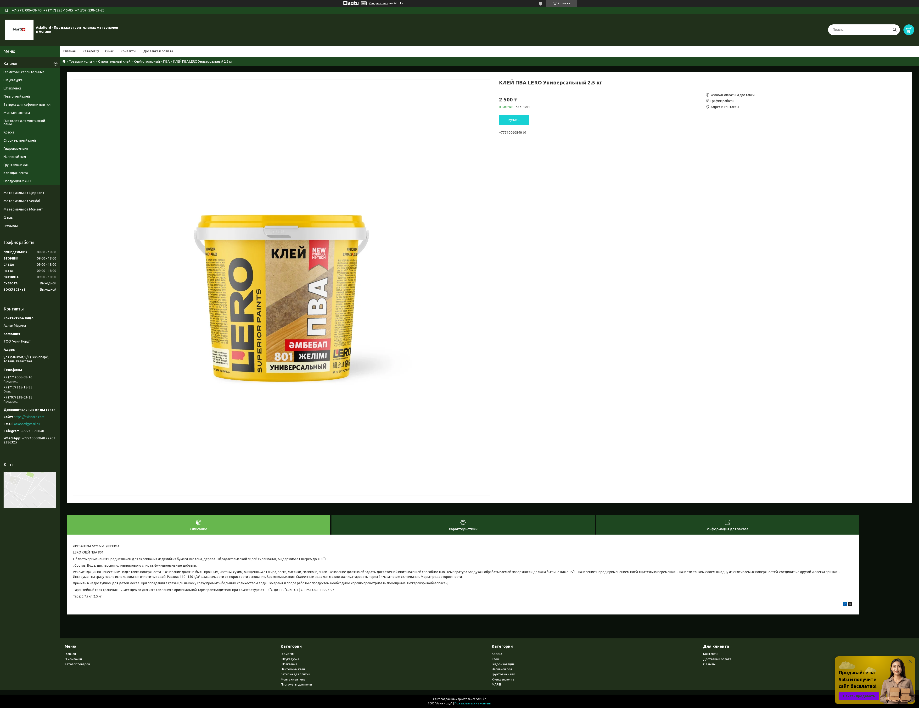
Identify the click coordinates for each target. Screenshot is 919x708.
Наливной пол (15, 157)
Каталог (89, 51)
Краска (9, 132)
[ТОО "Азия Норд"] (19, 29)
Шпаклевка (12, 88)
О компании (73, 659)
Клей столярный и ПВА (152, 61)
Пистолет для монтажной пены (24, 122)
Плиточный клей (17, 96)
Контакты (128, 51)
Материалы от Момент (23, 209)
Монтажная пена (17, 113)
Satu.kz (481, 699)
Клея (495, 659)
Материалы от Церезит (24, 193)
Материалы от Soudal (22, 201)
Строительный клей (114, 61)
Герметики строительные (24, 72)
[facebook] (845, 605)
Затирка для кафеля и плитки (27, 104)
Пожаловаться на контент (473, 703)
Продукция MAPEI (17, 181)
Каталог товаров (77, 664)
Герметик (288, 653)
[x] (850, 605)
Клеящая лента (16, 173)
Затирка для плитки (295, 674)
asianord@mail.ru (27, 424)
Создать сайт (378, 3)
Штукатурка (13, 80)
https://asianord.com (29, 417)
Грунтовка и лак (16, 165)
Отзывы (11, 226)
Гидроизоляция (16, 148)
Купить (514, 120)
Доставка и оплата (158, 51)
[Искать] (894, 29)
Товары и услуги (82, 61)
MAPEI (496, 684)
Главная (69, 51)
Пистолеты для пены (296, 684)
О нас (109, 51)
